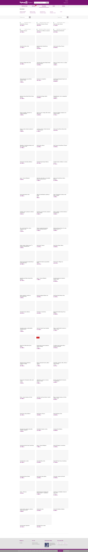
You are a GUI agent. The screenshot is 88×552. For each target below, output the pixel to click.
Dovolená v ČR (22, 12)
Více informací (66, 550)
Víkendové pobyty (33, 12)
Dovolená (44, 6)
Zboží (54, 6)
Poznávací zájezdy (43, 12)
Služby (63, 6)
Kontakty (21, 542)
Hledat (47, 2)
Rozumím (60, 550)
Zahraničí (51, 11)
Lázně (61, 11)
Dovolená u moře (53, 12)
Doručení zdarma (35, 542)
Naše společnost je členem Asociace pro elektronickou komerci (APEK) (52, 544)
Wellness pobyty (32, 11)
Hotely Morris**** (42, 11)
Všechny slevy (24, 6)
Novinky (34, 6)
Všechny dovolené (23, 11)
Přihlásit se (65, 2)
